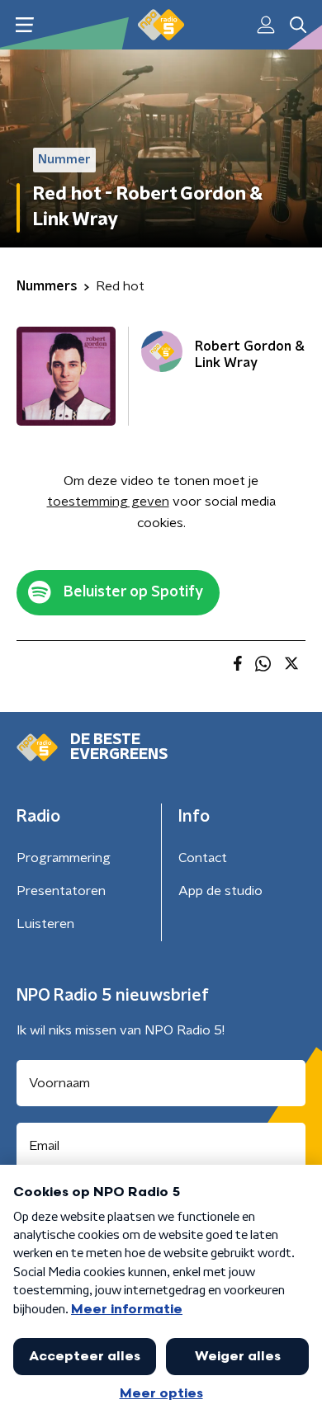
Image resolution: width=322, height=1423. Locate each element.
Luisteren (45, 924)
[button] (24, 25)
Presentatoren (61, 891)
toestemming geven (108, 501)
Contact (202, 858)
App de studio (220, 891)
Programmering (64, 858)
